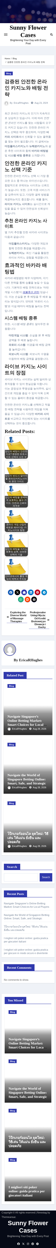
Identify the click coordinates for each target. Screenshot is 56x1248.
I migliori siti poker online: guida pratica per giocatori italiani (27, 1191)
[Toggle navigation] (5, 35)
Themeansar (8, 1217)
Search (12, 867)
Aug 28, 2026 (39, 728)
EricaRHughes (21, 103)
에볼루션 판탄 (31, 292)
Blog (8, 73)
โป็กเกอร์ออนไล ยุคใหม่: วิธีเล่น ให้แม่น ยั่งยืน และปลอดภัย (27, 838)
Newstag (42, 1212)
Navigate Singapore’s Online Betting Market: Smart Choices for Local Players (25, 723)
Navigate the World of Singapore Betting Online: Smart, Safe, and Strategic (26, 779)
